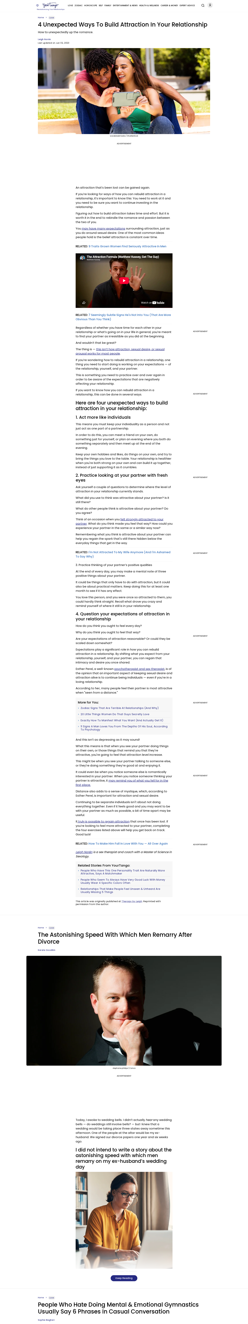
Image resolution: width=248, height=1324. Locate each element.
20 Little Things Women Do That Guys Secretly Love (115, 714)
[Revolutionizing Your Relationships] (51, 5)
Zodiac (79, 5)
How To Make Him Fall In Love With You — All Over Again (128, 844)
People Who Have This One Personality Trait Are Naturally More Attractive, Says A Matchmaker (123, 872)
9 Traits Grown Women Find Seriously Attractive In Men (127, 246)
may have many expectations (103, 229)
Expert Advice (187, 5)
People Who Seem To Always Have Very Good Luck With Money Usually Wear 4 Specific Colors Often (123, 881)
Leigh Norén (44, 39)
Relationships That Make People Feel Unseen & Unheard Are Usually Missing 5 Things (120, 890)
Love (70, 5)
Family (107, 5)
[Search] (202, 5)
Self (101, 5)
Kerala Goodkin (46, 950)
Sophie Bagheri (46, 1320)
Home (41, 17)
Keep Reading (124, 1278)
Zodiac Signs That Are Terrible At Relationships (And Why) (120, 708)
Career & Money (169, 5)
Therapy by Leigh (132, 901)
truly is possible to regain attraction (104, 821)
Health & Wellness (149, 5)
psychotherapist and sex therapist (139, 669)
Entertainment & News (125, 5)
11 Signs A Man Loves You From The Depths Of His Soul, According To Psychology (124, 728)
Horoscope (90, 5)
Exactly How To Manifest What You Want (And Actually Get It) (122, 720)
